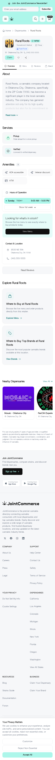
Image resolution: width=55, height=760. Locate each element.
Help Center (35, 553)
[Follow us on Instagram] (17, 538)
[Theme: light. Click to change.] (42, 19)
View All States (36, 667)
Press (4, 568)
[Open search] (35, 19)
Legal (4, 575)
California (34, 599)
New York (34, 637)
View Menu (27, 231)
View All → (48, 381)
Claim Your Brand (38, 690)
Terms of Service (37, 575)
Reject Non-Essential (27, 748)
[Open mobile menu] (5, 19)
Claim (9, 57)
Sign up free (11, 471)
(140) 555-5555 (32, 52)
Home (8, 31)
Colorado (34, 614)
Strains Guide (8, 690)
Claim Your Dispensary (40, 683)
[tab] (9, 66)
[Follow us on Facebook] (11, 538)
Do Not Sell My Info (11, 599)
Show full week (26, 207)
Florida (33, 644)
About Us (6, 553)
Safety (33, 568)
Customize (27, 741)
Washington (35, 659)
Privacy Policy (36, 583)
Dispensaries (20, 31)
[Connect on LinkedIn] (23, 538)
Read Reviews (27, 270)
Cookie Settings (9, 606)
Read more (10, 115)
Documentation (9, 698)
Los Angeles (35, 606)
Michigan (34, 621)
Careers (5, 560)
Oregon (33, 652)
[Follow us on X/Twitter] (4, 538)
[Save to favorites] (18, 58)
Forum (5, 706)
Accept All (27, 755)
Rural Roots (23, 49)
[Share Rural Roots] (26, 58)
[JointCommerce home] (11, 19)
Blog (4, 683)
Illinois (33, 629)
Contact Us (35, 560)
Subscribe (46, 9)
